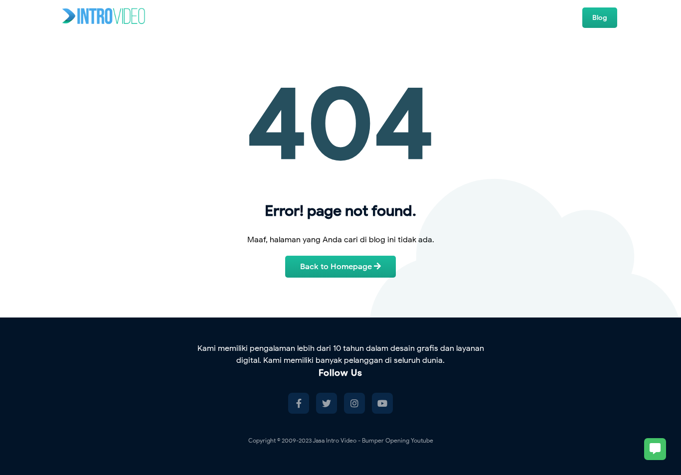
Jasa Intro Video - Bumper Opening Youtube (373, 440)
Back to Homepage (337, 267)
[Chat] (655, 449)
